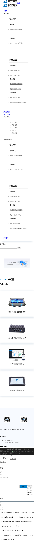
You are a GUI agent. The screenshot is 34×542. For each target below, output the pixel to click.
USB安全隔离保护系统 (17, 338)
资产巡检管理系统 (17, 364)
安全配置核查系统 (17, 390)
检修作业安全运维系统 (17, 312)
